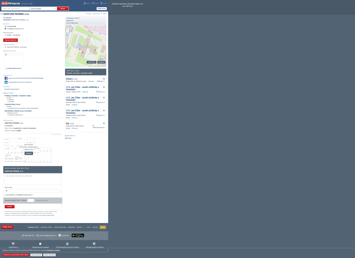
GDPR (103, 227)
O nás (88, 227)
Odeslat (9, 207)
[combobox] (15, 8)
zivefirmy (65, 235)
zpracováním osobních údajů (46, 215)
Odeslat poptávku (10, 40)
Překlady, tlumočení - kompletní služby (18, 96)
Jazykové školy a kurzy (12, 104)
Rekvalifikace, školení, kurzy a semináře (18, 111)
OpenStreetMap (96, 66)
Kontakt (95, 227)
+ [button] (67, 28)
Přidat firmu (102, 8)
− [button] (67, 31)
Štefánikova (70, 18)
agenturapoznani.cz (13, 89)
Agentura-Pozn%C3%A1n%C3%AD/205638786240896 (25, 78)
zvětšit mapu (91, 62)
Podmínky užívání (46, 227)
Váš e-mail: (8, 187)
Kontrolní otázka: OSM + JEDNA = (16, 200)
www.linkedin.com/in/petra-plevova (20, 82)
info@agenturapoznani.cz (15, 29)
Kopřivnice (69, 21)
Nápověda (71, 227)
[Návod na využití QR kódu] (75, 136)
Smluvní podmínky (60, 227)
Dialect (71, 79)
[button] (87, 3)
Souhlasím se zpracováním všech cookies (15, 255)
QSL (70, 123)
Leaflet (89, 66)
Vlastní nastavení (49, 255)
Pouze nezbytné (36, 255)
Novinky (79, 227)
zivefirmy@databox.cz (47, 235)
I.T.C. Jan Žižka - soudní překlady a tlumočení (82, 88)
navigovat (101, 62)
